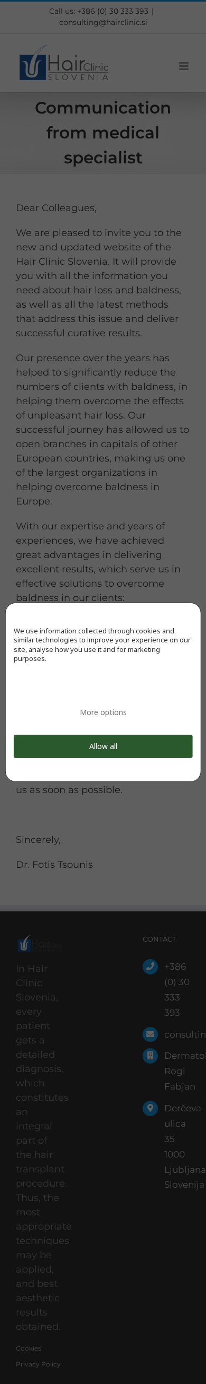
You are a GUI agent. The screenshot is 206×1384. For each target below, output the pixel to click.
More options (103, 712)
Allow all (103, 746)
